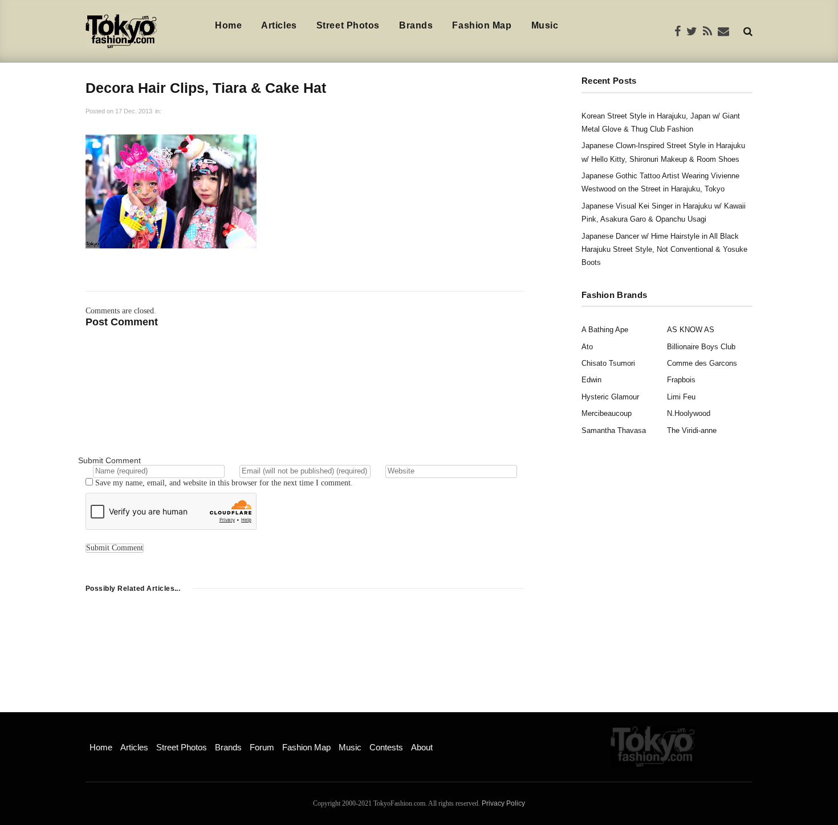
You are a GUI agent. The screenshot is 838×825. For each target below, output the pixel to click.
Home (228, 25)
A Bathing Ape (604, 329)
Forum (262, 747)
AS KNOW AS (690, 329)
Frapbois (681, 379)
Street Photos (348, 25)
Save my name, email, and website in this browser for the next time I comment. (224, 483)
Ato (587, 346)
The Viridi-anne (692, 430)
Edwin (591, 379)
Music (545, 25)
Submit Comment (109, 460)
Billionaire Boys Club (701, 346)
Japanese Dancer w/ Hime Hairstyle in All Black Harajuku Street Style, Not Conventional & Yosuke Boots (664, 249)
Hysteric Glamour (610, 397)
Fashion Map (481, 25)
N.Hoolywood (688, 413)
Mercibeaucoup (606, 413)
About (422, 747)
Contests (386, 747)
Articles (278, 25)
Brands (416, 25)
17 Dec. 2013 (133, 111)
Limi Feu (681, 397)
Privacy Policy (503, 803)
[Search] (747, 31)
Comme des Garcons (702, 363)
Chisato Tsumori (608, 363)
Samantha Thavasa (613, 430)
